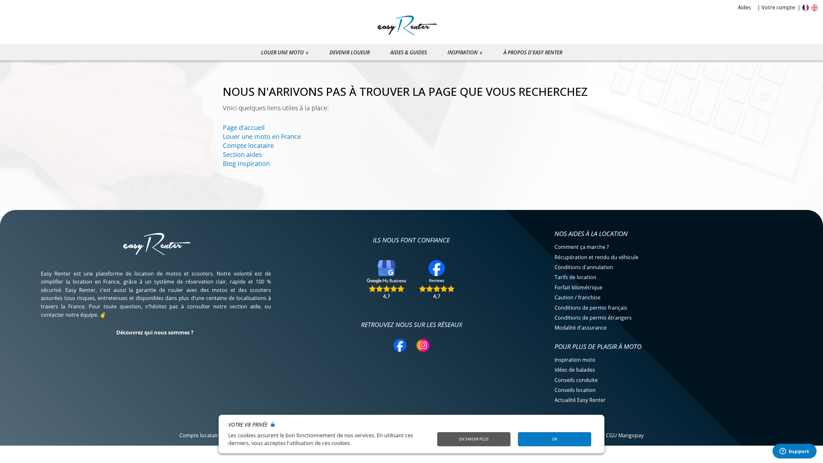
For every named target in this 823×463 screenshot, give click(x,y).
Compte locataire (248, 145)
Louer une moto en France (262, 136)
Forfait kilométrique (578, 287)
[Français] (805, 7)
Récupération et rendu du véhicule (596, 257)
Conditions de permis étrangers (593, 317)
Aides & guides (408, 52)
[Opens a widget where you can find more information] (794, 452)
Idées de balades (575, 369)
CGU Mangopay (625, 435)
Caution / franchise (578, 297)
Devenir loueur (350, 52)
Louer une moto (282, 52)
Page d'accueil (244, 127)
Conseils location (575, 390)
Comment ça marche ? (582, 246)
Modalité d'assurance (581, 327)
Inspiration (463, 52)
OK (554, 439)
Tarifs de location (575, 277)
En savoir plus (474, 439)
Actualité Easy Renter (580, 400)
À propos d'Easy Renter (532, 52)
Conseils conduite (576, 380)
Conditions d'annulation (584, 267)
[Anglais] (814, 7)
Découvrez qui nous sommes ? (155, 332)
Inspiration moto (575, 359)
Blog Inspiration (246, 163)
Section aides (242, 154)
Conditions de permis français (591, 307)
